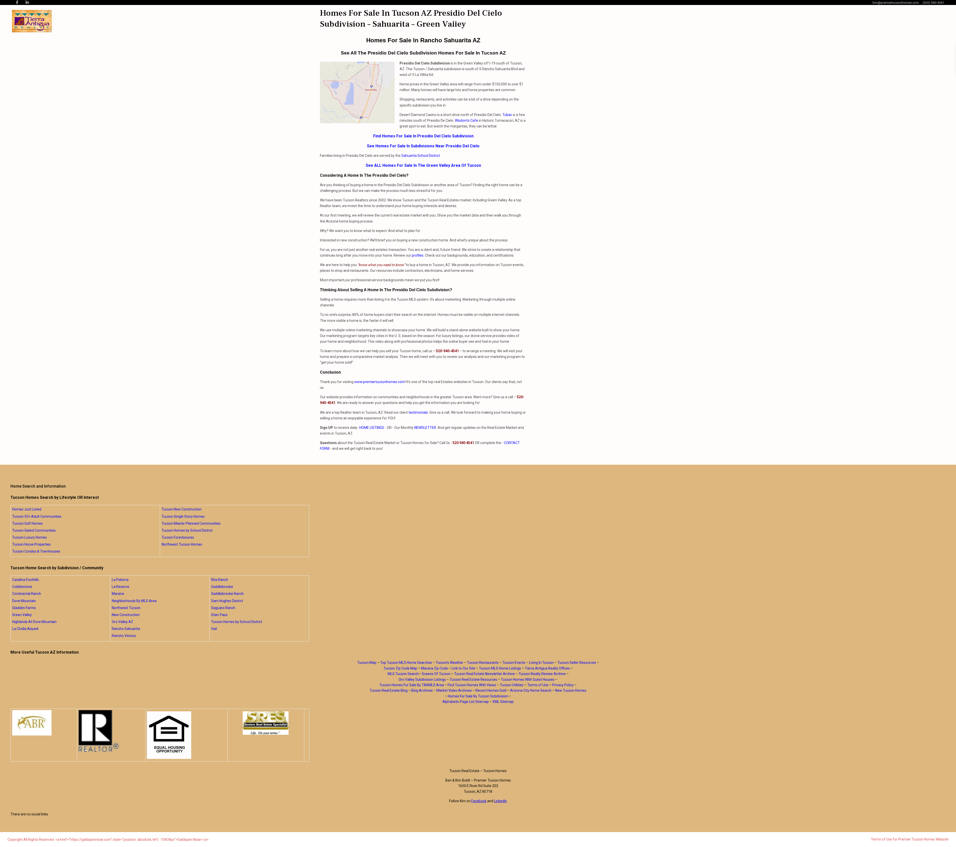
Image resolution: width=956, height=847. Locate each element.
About (471, 21)
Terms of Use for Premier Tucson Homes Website (910, 839)
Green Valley (22, 615)
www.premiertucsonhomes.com (379, 382)
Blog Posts (539, 21)
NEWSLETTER (425, 428)
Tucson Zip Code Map (400, 668)
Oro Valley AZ (122, 622)
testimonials (418, 412)
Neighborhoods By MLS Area (134, 601)
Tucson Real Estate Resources (473, 679)
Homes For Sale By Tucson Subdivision (478, 696)
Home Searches (503, 21)
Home (453, 21)
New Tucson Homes (570, 690)
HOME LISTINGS (371, 428)
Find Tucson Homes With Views (472, 685)
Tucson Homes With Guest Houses (527, 679)
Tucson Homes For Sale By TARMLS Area (411, 685)
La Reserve (120, 587)
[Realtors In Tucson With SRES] (265, 723)
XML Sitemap (503, 702)
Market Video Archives (454, 690)
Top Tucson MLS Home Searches (406, 663)
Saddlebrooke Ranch (227, 594)
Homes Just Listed (26, 509)
